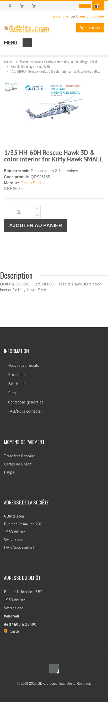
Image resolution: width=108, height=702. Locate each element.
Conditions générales (26, 402)
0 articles (92, 28)
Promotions (18, 374)
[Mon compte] (10, 6)
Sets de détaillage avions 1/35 (30, 66)
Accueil (8, 61)
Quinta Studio (32, 183)
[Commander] (36, 6)
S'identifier (61, 16)
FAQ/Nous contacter (25, 411)
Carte (14, 631)
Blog (12, 392)
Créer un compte (90, 16)
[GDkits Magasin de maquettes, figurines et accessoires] (27, 28)
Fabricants (17, 383)
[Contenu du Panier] (24, 6)
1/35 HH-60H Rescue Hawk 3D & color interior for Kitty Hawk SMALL (55, 71)
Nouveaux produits (23, 365)
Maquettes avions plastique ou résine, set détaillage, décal (58, 61)
